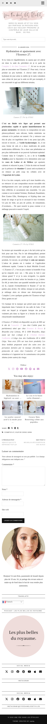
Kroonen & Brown (35, 328)
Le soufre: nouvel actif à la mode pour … (13, 419)
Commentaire (8, 464)
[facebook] (17, 671)
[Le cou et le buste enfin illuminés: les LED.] (34, 386)
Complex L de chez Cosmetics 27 (16, 66)
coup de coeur (21, 432)
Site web (5, 510)
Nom (4, 489)
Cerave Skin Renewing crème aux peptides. (34, 419)
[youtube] (29, 671)
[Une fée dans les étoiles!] (23, 10)
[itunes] (35, 671)
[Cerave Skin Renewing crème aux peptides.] (34, 408)
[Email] (15, 3)
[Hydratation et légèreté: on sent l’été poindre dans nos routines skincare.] (12, 386)
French (9, 602)
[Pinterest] (17, 369)
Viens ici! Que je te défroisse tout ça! (9, 442)
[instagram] (12, 671)
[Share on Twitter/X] (12, 428)
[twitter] (6, 671)
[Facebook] (11, 3)
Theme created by (23, 721)
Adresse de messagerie (11, 499)
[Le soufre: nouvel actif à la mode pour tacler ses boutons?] (12, 408)
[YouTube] (7, 3)
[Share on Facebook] (8, 428)
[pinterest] (23, 671)
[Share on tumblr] (18, 428)
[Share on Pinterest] (15, 428)
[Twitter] (9, 369)
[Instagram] (3, 3)
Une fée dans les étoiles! (26, 717)
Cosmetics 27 (16, 325)
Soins (29, 432)
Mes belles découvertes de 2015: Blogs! (34, 442)
